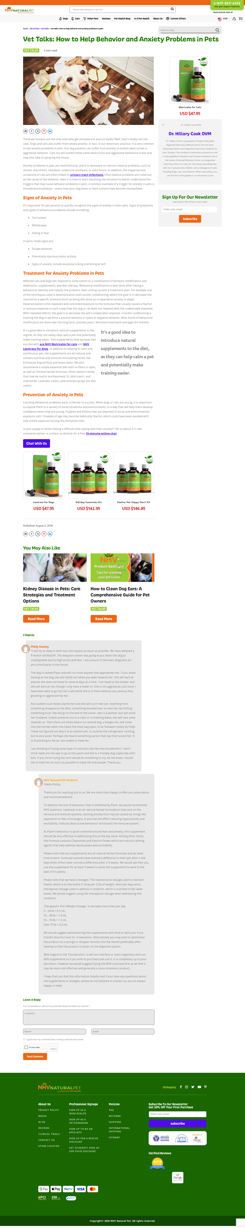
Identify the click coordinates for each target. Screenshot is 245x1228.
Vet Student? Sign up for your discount (84, 1149)
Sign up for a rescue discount (83, 1140)
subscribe (178, 1123)
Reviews (106, 18)
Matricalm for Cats (190, 107)
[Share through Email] (25, 131)
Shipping (115, 1122)
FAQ (111, 1109)
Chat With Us (36, 443)
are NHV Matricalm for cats (58, 344)
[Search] (172, 9)
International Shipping (119, 1129)
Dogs (65, 18)
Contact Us (46, 1140)
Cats (77, 18)
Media (42, 1116)
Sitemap (114, 1137)
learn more (44, 475)
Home (25, 28)
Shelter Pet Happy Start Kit (133, 502)
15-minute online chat (101, 433)
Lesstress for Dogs (43, 502)
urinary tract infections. (87, 175)
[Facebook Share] (31, 131)
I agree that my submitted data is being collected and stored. (54, 1039)
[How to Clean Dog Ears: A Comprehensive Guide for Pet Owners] (122, 567)
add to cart (43, 482)
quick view (46, 467)
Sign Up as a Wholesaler (77, 1111)
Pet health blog (122, 18)
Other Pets (92, 18)
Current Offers (178, 18)
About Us (157, 18)
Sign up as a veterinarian (78, 1121)
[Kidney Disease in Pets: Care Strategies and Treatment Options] (55, 567)
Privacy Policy (48, 1109)
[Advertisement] (190, 249)
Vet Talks (45, 28)
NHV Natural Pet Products (61, 780)
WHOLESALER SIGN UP (223, 12)
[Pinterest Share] (43, 131)
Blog (41, 1122)
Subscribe (190, 219)
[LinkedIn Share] (50, 131)
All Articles (34, 28)
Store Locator (48, 1146)
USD (225, 18)
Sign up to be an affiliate (81, 1130)
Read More (36, 618)
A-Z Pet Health (141, 18)
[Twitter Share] (37, 131)
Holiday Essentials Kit (89, 502)
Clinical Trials (49, 1134)
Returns (115, 1116)
